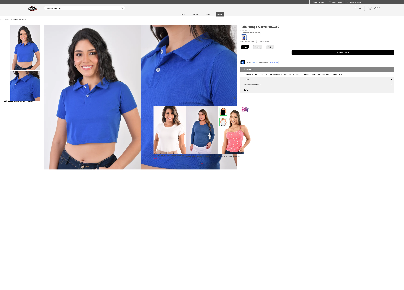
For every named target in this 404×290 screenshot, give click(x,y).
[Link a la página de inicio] (2, 19)
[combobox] (84, 8)
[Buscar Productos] (120, 8)
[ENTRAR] (357, 8)
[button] (263, 41)
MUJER (7, 19)
